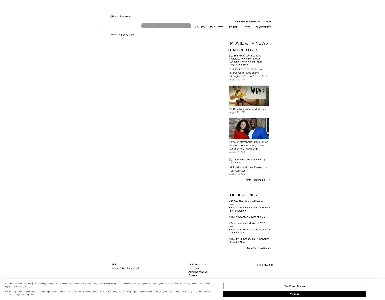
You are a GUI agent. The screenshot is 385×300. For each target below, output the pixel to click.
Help (114, 264)
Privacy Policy (109, 284)
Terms (64, 284)
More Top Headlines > (259, 248)
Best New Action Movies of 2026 (247, 217)
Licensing (193, 268)
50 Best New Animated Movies (246, 201)
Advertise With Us (198, 271)
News (247, 27)
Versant (28, 284)
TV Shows (217, 27)
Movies (200, 27)
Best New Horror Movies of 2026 (247, 223)
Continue (294, 294)
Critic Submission (197, 264)
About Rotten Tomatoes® (125, 268)
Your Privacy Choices (294, 286)
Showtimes (264, 27)
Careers (192, 275)
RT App (233, 27)
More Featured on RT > (258, 180)
